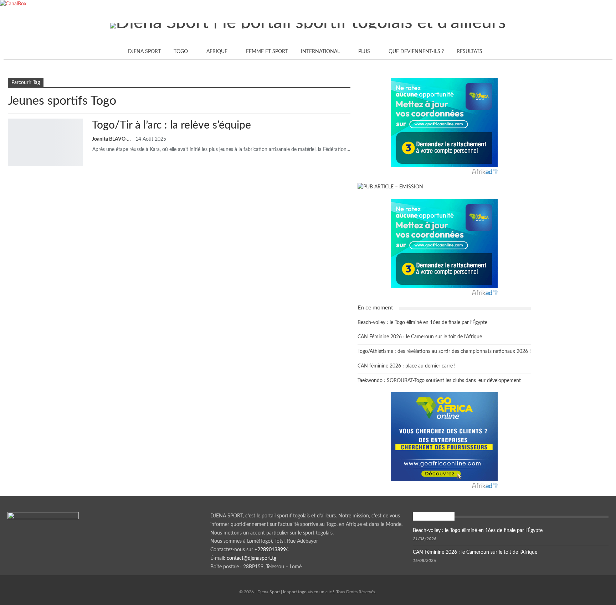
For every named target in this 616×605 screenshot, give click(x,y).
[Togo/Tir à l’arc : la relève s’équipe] (45, 142)
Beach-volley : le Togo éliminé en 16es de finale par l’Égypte (422, 322)
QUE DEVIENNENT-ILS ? (416, 51)
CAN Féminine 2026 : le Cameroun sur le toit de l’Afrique (420, 336)
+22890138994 (272, 549)
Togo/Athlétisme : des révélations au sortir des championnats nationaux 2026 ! (444, 351)
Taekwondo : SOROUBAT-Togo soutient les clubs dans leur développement (439, 380)
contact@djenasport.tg (251, 558)
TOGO (181, 51)
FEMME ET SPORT (267, 51)
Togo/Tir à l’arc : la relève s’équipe (171, 125)
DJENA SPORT (144, 51)
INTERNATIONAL (320, 51)
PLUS (364, 51)
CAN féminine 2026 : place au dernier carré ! (407, 366)
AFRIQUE (216, 51)
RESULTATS (469, 51)
